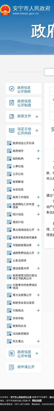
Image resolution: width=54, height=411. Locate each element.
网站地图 (37, 400)
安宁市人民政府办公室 (21, 397)
